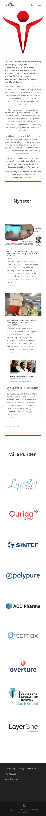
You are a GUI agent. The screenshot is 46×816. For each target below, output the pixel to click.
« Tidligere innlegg (12, 426)
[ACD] (23, 606)
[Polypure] (23, 575)
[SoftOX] (23, 636)
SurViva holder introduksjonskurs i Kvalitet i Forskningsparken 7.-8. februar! (22, 253)
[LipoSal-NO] (23, 484)
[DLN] (23, 697)
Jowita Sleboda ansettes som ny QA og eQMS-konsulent (21, 321)
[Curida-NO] (23, 515)
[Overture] (23, 666)
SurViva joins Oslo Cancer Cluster (22, 387)
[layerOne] (23, 727)
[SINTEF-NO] (23, 545)
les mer (10, 285)
